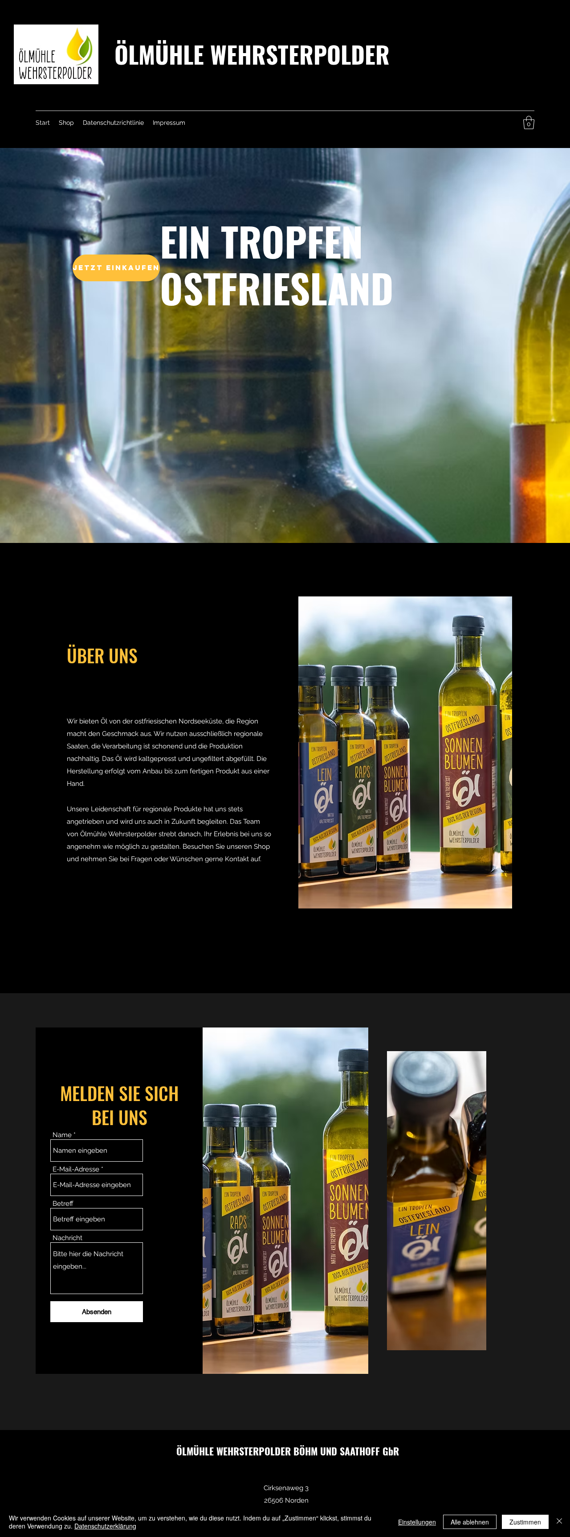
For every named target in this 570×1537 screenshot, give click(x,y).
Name (62, 1135)
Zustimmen (525, 1521)
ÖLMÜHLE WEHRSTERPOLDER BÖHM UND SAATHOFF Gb (284, 1451)
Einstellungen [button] (417, 1521)
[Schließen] (559, 1522)
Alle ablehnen (470, 1521)
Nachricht (67, 1238)
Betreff (63, 1203)
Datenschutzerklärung (105, 1525)
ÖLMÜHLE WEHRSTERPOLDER (252, 54)
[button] (528, 122)
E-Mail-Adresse (76, 1169)
